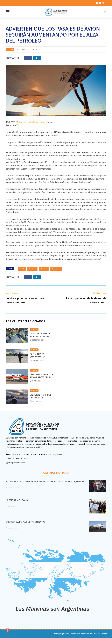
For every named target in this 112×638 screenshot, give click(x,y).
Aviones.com (74, 633)
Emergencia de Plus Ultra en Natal (25, 521)
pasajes (44, 269)
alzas (21, 269)
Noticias (10, 50)
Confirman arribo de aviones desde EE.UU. (41, 375)
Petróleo (56, 269)
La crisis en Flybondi (17, 500)
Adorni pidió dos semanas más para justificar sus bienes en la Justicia (45, 481)
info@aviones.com (16, 462)
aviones (32, 269)
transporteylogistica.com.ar (31, 122)
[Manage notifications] (7, 630)
